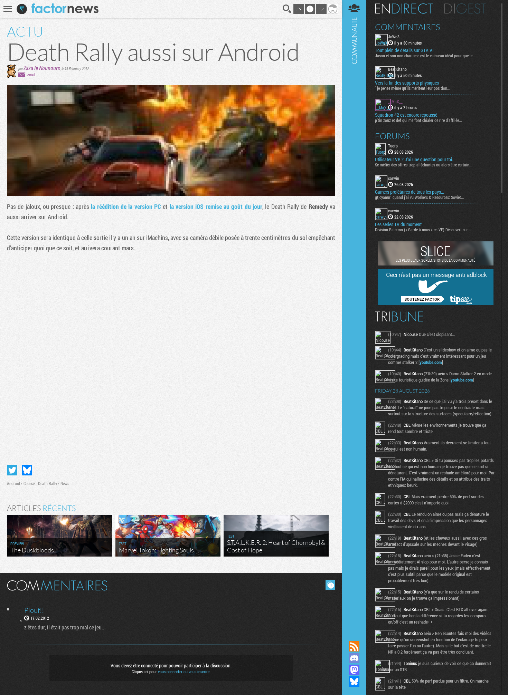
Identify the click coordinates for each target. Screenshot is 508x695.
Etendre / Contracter (354, 634)
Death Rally (47, 483)
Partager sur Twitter (12, 470)
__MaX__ (395, 101)
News (64, 483)
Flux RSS (354, 646)
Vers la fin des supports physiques (407, 83)
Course (29, 483)
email (31, 74)
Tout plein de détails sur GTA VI (404, 50)
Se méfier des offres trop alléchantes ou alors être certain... (423, 164)
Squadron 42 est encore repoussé (406, 115)
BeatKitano (397, 69)
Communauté (354, 314)
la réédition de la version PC (126, 206)
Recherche (287, 9)
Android (13, 483)
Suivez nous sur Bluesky (354, 681)
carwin (393, 178)
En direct (404, 8)
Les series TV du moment (398, 224)
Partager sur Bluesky (27, 470)
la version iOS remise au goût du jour (216, 206)
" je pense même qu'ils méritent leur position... (412, 88)
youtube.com (431, 362)
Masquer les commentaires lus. (330, 585)
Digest (465, 8)
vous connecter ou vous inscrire (183, 671)
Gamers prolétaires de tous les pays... (409, 192)
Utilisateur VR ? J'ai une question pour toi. (414, 159)
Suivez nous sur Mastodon (354, 670)
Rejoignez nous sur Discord (354, 658)
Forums (392, 136)
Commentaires (407, 27)
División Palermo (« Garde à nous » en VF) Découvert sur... (423, 229)
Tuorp (393, 145)
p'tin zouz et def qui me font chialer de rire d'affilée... (418, 120)
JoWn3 (393, 36)
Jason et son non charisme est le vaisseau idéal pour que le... (425, 55)
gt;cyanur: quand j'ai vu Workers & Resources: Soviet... (419, 197)
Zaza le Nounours (41, 67)
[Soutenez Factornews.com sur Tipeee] (435, 303)
